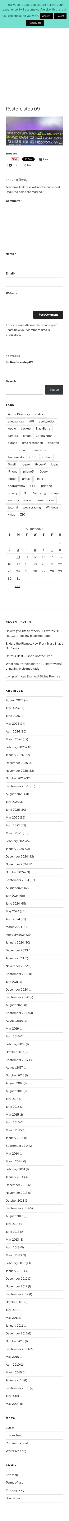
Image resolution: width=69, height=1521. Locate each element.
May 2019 (12, 1028)
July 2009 (12, 1396)
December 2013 (17, 1185)
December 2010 (17, 1333)
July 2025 (12, 802)
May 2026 (12, 723)
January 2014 (15, 1177)
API (31, 421)
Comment (14, 201)
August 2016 (14, 1083)
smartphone (46, 500)
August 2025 (15, 794)
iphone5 (28, 471)
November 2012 (16, 1286)
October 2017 (15, 1052)
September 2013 (17, 1208)
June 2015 (13, 1106)
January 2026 (15, 755)
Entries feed (14, 1435)
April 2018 (13, 1036)
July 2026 (12, 708)
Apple (12, 428)
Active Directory (19, 414)
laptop (12, 479)
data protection (32, 443)
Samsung (39, 493)
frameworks (16, 457)
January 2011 (14, 1325)
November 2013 (17, 1193)
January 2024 (15, 942)
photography (16, 486)
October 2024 (15, 872)
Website (11, 293)
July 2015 (12, 1099)
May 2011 (12, 1318)
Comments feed (17, 1443)
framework (38, 450)
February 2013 (15, 1263)
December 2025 (17, 763)
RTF (25, 493)
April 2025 (13, 825)
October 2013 (15, 1200)
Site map (12, 1475)
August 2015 (14, 1091)
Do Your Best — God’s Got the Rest (29, 656)
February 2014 (15, 1169)
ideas (54, 464)
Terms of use (14, 1482)
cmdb (27, 436)
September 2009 (17, 1388)
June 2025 (13, 809)
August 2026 (15, 700)
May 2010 (12, 1357)
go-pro (25, 464)
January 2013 (15, 1271)
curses (12, 443)
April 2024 (13, 919)
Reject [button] (60, 15)
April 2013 (13, 1247)
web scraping (32, 507)
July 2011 (12, 1310)
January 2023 (15, 958)
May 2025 (12, 817)
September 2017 (17, 1060)
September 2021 (17, 974)
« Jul (17, 586)
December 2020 (17, 989)
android (40, 414)
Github (47, 457)
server (28, 500)
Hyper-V (40, 464)
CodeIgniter (44, 436)
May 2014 (12, 1153)
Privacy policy (15, 1490)
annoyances (16, 421)
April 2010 (13, 1364)
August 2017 (14, 1067)
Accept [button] (46, 15)
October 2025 (15, 778)
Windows (52, 507)
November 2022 (17, 966)
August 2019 (14, 1020)
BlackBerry (43, 428)
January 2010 (15, 1380)
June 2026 (13, 716)
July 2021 (12, 981)
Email (11, 273)
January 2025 (15, 849)
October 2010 (15, 1341)
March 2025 (14, 833)
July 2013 (12, 1224)
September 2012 (17, 1294)
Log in (10, 1427)
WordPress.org (16, 1451)
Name (11, 254)
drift (11, 450)
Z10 (22, 514)
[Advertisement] (34, 62)
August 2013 (14, 1216)
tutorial (13, 507)
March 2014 (14, 1161)
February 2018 (15, 1044)
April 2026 (13, 731)
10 (18, 557)
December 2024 (17, 856)
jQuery (43, 471)
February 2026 (16, 747)
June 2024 (13, 903)
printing (46, 486)
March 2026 (14, 739)
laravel (25, 479)
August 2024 (15, 888)
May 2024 (12, 911)
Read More (35, 22)
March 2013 (14, 1255)
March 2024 (14, 927)
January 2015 (15, 1138)
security (13, 500)
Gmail (12, 464)
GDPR (33, 457)
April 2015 (13, 1122)
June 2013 (13, 1232)
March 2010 (14, 1372)
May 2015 (12, 1114)
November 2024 (17, 864)
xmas (11, 514)
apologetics (47, 421)
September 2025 (17, 786)
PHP (33, 486)
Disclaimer (13, 1498)
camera (13, 436)
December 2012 (16, 1278)
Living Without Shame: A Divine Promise (33, 676)
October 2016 (15, 1075)
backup (26, 428)
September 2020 (17, 997)
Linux (39, 479)
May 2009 (13, 1404)
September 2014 (17, 1145)
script (55, 493)
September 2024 (17, 880)
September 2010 (17, 1349)
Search (11, 381)
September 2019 (17, 1013)
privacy (13, 493)
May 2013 (12, 1239)
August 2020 (15, 1005)
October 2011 (15, 1302)
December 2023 (17, 950)
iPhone (12, 471)
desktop (53, 443)
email (22, 450)
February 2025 (16, 841)
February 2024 (16, 934)
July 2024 (12, 895)
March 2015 (14, 1130)
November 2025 (17, 770)
